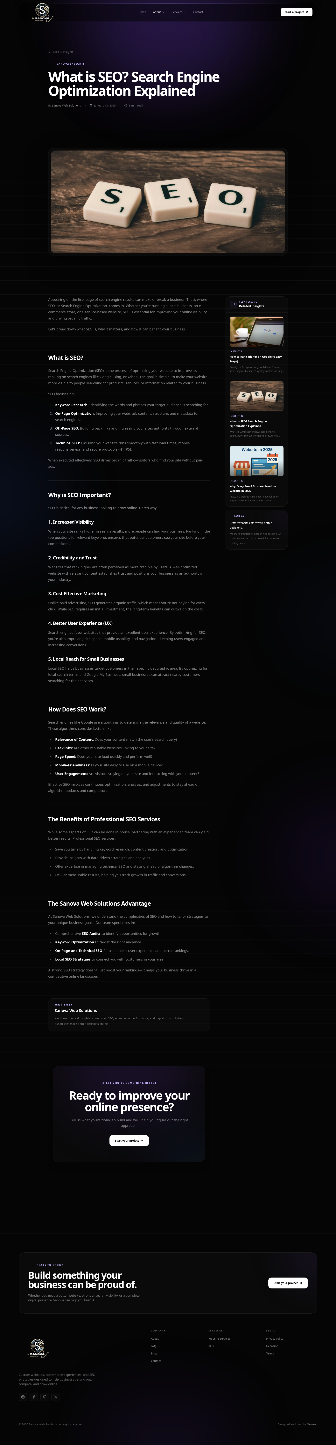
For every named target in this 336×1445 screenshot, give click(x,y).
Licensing (272, 1346)
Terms (270, 1353)
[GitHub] (44, 1397)
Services (177, 12)
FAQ (153, 1346)
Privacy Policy (274, 1338)
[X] (55, 1397)
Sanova (312, 1424)
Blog (154, 1353)
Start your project (127, 1140)
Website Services (219, 1338)
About (157, 12)
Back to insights (63, 52)
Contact (198, 12)
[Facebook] (34, 1397)
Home (142, 12)
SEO (211, 1346)
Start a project (294, 12)
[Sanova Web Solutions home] (37, 1348)
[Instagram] (23, 1397)
